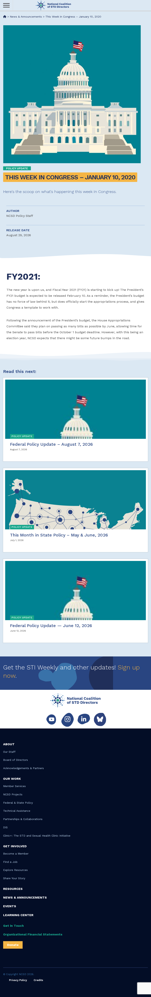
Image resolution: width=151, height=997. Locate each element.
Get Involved (15, 846)
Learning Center (18, 915)
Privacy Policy (18, 980)
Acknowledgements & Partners (23, 768)
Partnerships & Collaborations (22, 819)
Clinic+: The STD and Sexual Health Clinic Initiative (36, 835)
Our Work (12, 779)
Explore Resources (15, 870)
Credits (38, 980)
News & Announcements (25, 897)
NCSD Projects (12, 794)
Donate (13, 945)
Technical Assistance (16, 810)
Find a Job (10, 861)
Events (9, 906)
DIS (5, 827)
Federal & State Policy (18, 802)
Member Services (14, 786)
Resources (13, 889)
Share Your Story (14, 878)
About (9, 744)
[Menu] (6, 5)
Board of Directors (15, 759)
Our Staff (9, 751)
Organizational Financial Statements (32, 934)
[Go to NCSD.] (4, 16)
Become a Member (16, 853)
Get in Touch (13, 926)
